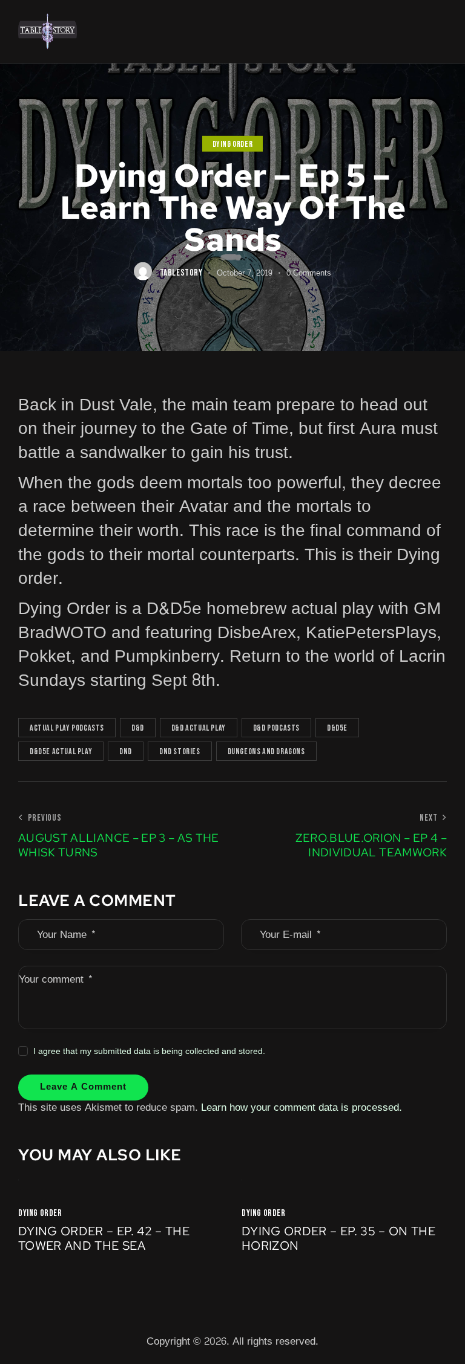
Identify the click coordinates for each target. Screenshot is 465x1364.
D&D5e (337, 728)
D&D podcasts (276, 728)
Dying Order (233, 144)
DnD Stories (179, 751)
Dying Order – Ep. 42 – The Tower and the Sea (104, 1238)
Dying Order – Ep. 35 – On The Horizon (338, 1238)
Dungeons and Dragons (266, 751)
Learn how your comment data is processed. (301, 1107)
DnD (125, 751)
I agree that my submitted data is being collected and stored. (149, 1051)
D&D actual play (198, 728)
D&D (137, 728)
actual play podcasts (67, 728)
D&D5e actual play (61, 751)
